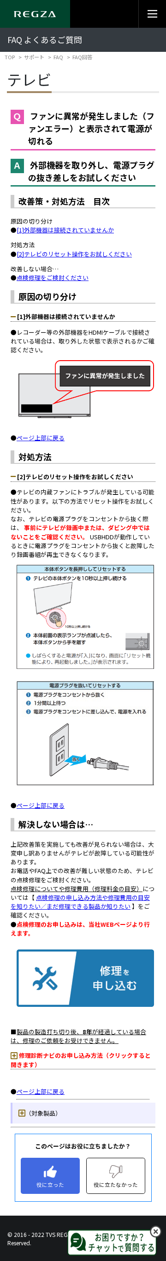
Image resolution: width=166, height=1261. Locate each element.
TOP (10, 57)
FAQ (58, 57)
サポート (34, 57)
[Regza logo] (35, 14)
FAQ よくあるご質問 (44, 39)
